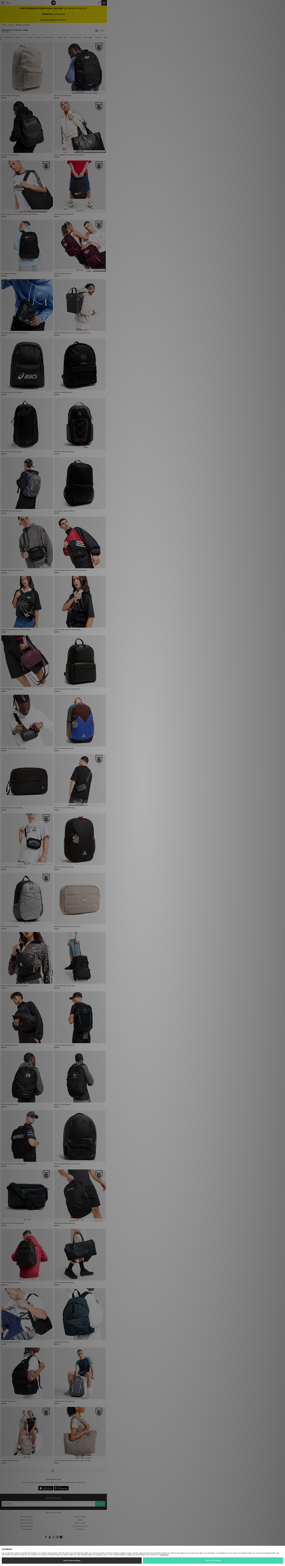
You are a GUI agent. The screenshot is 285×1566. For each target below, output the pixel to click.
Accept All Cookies (213, 1560)
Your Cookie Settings (71, 1560)
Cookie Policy (164, 1555)
